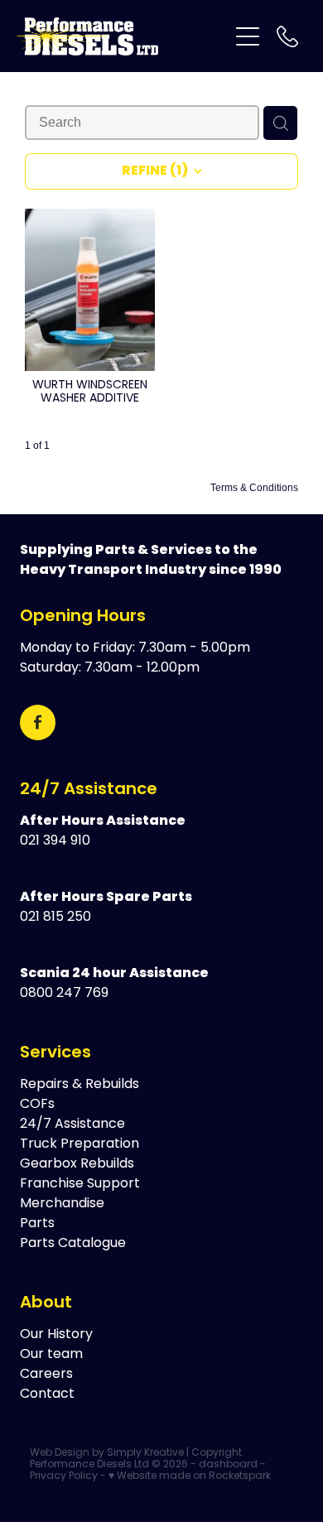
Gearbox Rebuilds (77, 1164)
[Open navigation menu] (248, 36)
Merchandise (62, 1204)
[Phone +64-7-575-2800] (287, 36)
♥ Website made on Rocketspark (189, 1476)
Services (55, 1053)
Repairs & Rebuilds (79, 1085)
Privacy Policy (64, 1476)
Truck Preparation (79, 1144)
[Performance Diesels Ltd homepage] (122, 36)
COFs (37, 1104)
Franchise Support (80, 1184)
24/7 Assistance (88, 790)
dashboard (228, 1465)
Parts (37, 1224)
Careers (46, 1374)
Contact (47, 1394)
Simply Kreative (145, 1453)
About (46, 1303)
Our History (56, 1335)
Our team (51, 1354)
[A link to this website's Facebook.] (37, 722)
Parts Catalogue (73, 1244)
